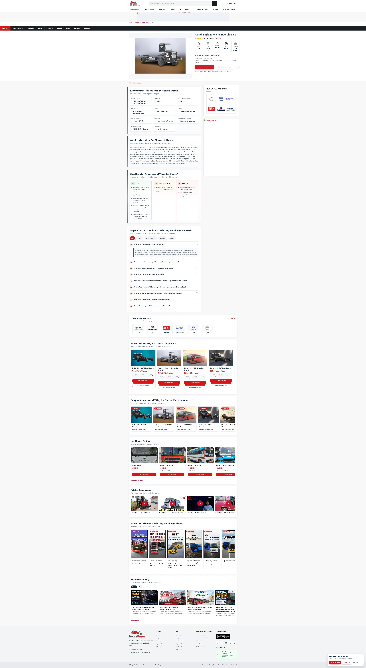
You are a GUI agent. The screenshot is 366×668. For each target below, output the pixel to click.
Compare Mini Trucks (202, 638)
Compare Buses (180, 638)
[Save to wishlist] (238, 67)
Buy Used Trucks (160, 644)
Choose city (346, 662)
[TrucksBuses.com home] (134, 3)
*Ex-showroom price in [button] (203, 58)
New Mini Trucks (200, 635)
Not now (355, 662)
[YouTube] (226, 643)
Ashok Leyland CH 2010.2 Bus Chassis (171, 513)
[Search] (214, 3)
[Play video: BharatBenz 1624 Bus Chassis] (228, 503)
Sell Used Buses (180, 650)
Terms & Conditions (223, 665)
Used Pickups (200, 644)
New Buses (137, 22)
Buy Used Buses (180, 644)
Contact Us (234, 665)
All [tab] (132, 238)
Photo (59, 28)
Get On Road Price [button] (143, 380)
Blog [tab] (140, 587)
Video (68, 28)
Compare (49, 28)
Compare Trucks (160, 638)
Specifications (18, 28)
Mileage (77, 28)
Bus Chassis (179, 641)
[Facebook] (222, 643)
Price (40, 28)
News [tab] (134, 587)
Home (130, 22)
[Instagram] (230, 643)
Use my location (335, 662)
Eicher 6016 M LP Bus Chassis (220, 368)
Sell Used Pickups (201, 647)
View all (233, 318)
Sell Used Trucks (160, 647)
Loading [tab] (162, 238)
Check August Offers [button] (224, 67)
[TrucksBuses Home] (138, 634)
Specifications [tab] (150, 238)
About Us (204, 665)
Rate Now (218, 38)
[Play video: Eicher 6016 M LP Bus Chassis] (200, 503)
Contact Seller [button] (144, 474)
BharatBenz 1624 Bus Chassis (224, 513)
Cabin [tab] (172, 238)
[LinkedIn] (234, 643)
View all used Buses (138, 480)
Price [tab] (139, 238)
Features (31, 28)
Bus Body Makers (180, 647)
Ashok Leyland (145, 22)
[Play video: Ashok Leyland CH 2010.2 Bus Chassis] (172, 503)
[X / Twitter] (217, 643)
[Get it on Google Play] (223, 636)
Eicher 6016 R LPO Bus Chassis (143, 368)
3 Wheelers (199, 641)
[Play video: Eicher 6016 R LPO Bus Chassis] (144, 503)
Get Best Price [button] (204, 67)
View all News (136, 620)
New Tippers (159, 641)
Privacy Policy (212, 665)
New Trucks (159, 635)
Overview (5, 28)
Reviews (87, 28)
